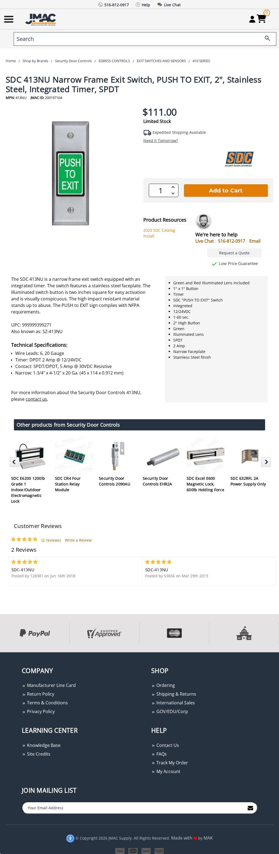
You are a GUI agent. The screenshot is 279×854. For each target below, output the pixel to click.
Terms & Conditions (47, 703)
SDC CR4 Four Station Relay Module (68, 484)
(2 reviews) (51, 540)
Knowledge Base (43, 745)
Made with (182, 838)
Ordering (165, 685)
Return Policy (40, 694)
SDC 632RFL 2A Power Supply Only (248, 481)
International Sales (175, 703)
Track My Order (171, 763)
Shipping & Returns (175, 694)
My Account (167, 771)
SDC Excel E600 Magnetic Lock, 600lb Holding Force (205, 484)
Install (148, 236)
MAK (208, 838)
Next (266, 463)
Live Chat (204, 241)
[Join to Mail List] (250, 807)
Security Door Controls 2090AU (114, 481)
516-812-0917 (231, 241)
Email (254, 241)
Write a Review (78, 540)
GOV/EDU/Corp (171, 711)
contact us (36, 399)
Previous (15, 463)
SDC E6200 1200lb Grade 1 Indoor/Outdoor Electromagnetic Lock (28, 490)
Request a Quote (234, 252)
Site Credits (38, 754)
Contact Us (167, 745)
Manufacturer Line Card (51, 685)
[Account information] (252, 19)
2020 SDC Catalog (159, 230)
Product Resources (164, 219)
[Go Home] (41, 19)
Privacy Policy (40, 711)
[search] (265, 39)
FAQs (161, 754)
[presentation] (0, 655)
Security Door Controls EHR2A (157, 481)
